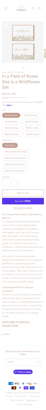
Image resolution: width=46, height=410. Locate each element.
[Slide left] (17, 67)
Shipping (5, 97)
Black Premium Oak (15, 171)
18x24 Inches (32, 128)
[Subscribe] (38, 362)
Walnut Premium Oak (15, 158)
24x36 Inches (33, 134)
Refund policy (20, 396)
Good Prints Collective (21, 393)
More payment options (23, 208)
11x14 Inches (30, 115)
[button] (6, 8)
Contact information (24, 404)
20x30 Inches (12, 134)
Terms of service (17, 400)
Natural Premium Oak (15, 151)
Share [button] (7, 334)
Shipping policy (32, 400)
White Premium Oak (15, 164)
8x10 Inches (11, 115)
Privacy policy (34, 396)
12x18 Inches (31, 121)
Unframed (10, 145)
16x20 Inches (11, 128)
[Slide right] (29, 67)
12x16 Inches (11, 121)
